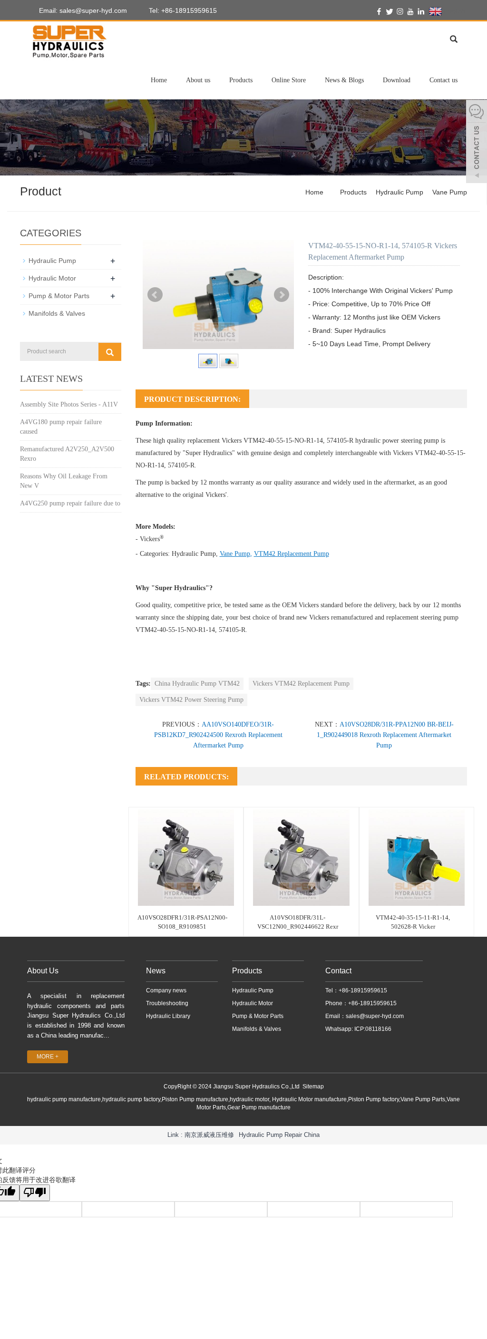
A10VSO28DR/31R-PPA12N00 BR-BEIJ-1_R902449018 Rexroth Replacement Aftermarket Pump (385, 735)
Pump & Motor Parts (59, 296)
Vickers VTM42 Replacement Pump (301, 683)
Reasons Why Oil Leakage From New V (63, 481)
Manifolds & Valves (57, 313)
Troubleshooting (167, 1003)
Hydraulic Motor (52, 278)
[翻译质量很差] (34, 1192)
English (454, 11)
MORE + (47, 1056)
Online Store (289, 80)
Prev (155, 294)
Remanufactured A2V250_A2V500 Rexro (67, 454)
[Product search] (109, 352)
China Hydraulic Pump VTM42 (197, 683)
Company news (166, 990)
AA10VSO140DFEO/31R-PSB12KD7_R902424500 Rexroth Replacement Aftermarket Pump (218, 735)
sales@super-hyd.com (375, 1016)
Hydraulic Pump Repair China (279, 1134)
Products (241, 80)
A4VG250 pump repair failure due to (70, 503)
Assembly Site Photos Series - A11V (69, 404)
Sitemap (313, 1086)
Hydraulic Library (168, 1016)
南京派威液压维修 (209, 1134)
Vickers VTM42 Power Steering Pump (191, 699)
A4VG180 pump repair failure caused (61, 426)
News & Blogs (344, 80)
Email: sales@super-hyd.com (82, 10)
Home (159, 80)
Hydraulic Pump (399, 192)
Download (396, 80)
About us (198, 80)
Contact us (443, 80)
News (156, 971)
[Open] (476, 142)
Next (281, 294)
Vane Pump (449, 192)
